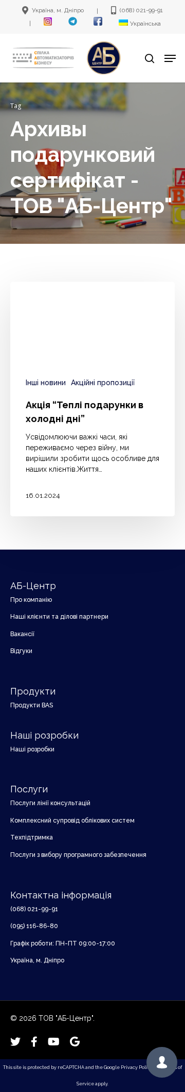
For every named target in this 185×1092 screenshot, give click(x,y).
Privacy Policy (137, 1067)
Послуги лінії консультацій (50, 803)
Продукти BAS (31, 705)
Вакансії (22, 634)
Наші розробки (32, 749)
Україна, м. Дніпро (37, 960)
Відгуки (21, 651)
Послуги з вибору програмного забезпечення (78, 854)
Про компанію (31, 599)
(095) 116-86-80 (34, 926)
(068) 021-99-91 (34, 909)
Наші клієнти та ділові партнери (59, 616)
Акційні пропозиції (103, 383)
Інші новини (46, 383)
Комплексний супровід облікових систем (72, 820)
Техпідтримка (31, 837)
